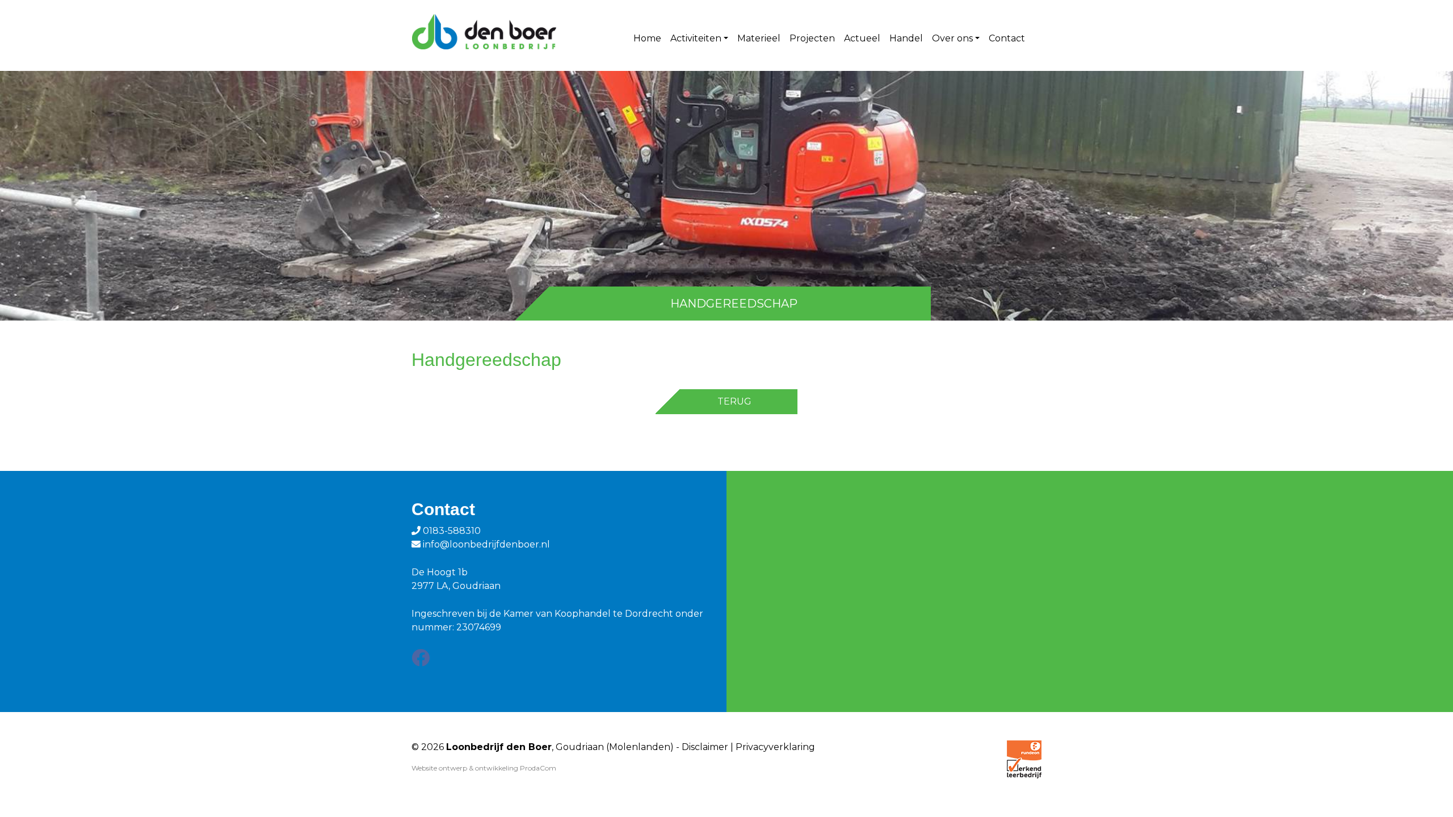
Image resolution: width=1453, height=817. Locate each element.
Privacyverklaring (775, 747)
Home (647, 38)
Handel (906, 38)
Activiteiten (695, 38)
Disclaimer (705, 747)
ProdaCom (538, 768)
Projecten (812, 38)
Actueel (862, 38)
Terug (734, 401)
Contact (1007, 38)
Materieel (758, 38)
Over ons (952, 38)
